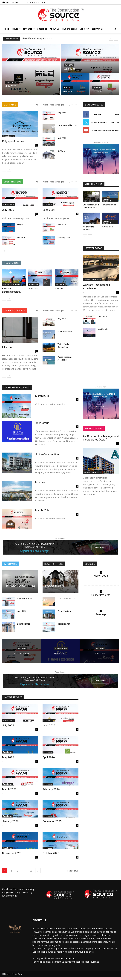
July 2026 (62, 113)
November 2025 (11, 853)
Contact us (98, 29)
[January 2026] (20, 808)
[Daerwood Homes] (60, 581)
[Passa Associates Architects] (49, 360)
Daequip (101, 614)
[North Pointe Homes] (91, 218)
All (37, 105)
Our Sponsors (69, 29)
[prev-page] (4, 170)
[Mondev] (17, 491)
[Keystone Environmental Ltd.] (14, 277)
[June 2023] (8, 614)
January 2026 (10, 821)
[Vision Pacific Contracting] (49, 347)
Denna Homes (23, 624)
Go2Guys (61, 151)
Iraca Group (42, 423)
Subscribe (42, 29)
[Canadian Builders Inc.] (49, 128)
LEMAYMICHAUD (65, 331)
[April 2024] (99, 651)
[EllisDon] (20, 330)
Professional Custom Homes (20, 585)
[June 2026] (90, 58)
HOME (6, 29)
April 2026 (62, 225)
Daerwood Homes (54, 585)
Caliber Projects (100, 595)
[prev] (111, 39)
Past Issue (69, 65)
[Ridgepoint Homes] (20, 124)
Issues (15, 29)
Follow (115, 122)
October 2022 (104, 316)
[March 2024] (17, 519)
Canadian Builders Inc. (67, 125)
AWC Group (107, 227)
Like (117, 114)
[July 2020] (66, 277)
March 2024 (42, 510)
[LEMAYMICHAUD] (49, 334)
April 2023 (33, 288)
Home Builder (8, 136)
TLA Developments (66, 598)
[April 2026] (104, 84)
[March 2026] (8, 240)
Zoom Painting (64, 611)
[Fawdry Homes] (110, 196)
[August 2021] (49, 321)
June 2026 (49, 209)
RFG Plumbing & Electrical (36, 38)
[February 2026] (49, 240)
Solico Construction (47, 454)
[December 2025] (60, 808)
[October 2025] (60, 840)
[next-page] (9, 170)
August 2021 (63, 318)
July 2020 (59, 288)
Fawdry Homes (109, 205)
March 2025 (42, 395)
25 (31, 870)
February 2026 (64, 237)
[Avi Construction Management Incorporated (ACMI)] (101, 461)
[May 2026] (75, 84)
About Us (54, 29)
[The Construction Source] (60, 15)
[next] (116, 39)
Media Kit (84, 29)
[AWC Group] (110, 218)
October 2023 (64, 624)
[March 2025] (17, 406)
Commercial (7, 342)
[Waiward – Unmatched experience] (101, 268)
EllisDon (7, 347)
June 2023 (21, 611)
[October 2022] (89, 319)
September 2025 (24, 598)
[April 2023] (40, 277)
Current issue (12, 82)
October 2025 (51, 853)
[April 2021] (49, 141)
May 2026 (21, 225)
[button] (115, 29)
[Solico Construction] (17, 463)
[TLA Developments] (49, 601)
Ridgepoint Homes (13, 141)
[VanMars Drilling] (89, 332)
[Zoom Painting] (49, 614)
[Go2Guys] (49, 154)
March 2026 (22, 237)
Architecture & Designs (53, 105)
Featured (27, 29)
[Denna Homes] (8, 627)
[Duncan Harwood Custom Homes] (91, 196)
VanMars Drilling (105, 329)
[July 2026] (31, 69)
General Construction (11, 284)
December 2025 (52, 821)
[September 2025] (8, 601)
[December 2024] (21, 651)
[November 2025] (20, 840)
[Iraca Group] (17, 431)
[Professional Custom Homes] (20, 581)
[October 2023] (49, 627)
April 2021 (62, 138)
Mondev (40, 482)
